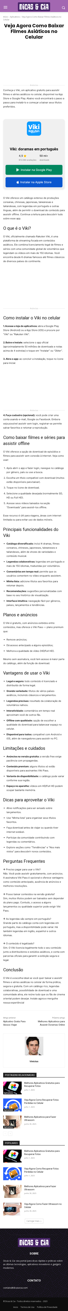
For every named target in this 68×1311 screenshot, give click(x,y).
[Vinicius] (34, 1046)
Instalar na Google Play (36, 170)
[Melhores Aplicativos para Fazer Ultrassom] (12, 1122)
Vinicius (34, 1061)
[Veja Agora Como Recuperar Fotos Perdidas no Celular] (12, 1104)
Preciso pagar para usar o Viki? (23, 869)
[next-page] (10, 1134)
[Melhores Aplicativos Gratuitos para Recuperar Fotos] (12, 1088)
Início (5, 16)
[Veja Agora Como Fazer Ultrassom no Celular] (12, 1209)
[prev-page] (5, 1134)
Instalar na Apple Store (36, 182)
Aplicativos (15, 16)
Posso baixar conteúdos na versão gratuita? (30, 894)
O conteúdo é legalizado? (19, 943)
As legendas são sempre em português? (28, 918)
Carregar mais (33, 1221)
